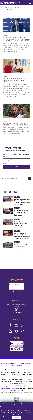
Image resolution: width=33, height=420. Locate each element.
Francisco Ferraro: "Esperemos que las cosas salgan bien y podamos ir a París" (15, 80)
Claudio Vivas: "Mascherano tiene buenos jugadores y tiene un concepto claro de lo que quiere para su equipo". (16, 39)
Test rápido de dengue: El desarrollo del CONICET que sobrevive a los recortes (22, 201)
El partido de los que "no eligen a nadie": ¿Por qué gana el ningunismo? (21, 213)
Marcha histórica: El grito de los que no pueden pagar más (20, 246)
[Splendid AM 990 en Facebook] (10, 325)
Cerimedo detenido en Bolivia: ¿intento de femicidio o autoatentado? (21, 224)
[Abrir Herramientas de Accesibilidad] (3, 416)
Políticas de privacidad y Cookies (10, 363)
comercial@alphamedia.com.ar (9, 388)
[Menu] (30, 2)
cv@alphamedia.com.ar (16, 390)
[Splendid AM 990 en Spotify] (16, 331)
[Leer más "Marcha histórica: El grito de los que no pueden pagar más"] (8, 245)
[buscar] (29, 178)
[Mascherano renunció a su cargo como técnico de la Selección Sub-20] (16, 111)
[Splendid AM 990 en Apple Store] (17, 349)
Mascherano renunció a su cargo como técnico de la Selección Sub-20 (15, 124)
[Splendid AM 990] (8, 3)
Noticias (5, 35)
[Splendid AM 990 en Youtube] (10, 331)
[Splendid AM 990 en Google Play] (17, 343)
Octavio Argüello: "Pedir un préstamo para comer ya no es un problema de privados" (22, 235)
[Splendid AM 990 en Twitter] (22, 325)
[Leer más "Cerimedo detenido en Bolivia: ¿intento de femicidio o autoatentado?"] (8, 222)
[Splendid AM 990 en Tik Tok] (22, 330)
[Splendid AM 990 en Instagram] (16, 325)
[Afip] (16, 400)
